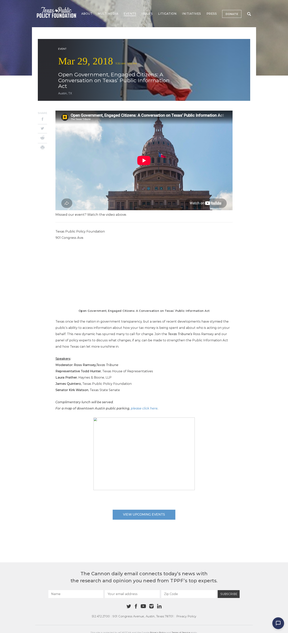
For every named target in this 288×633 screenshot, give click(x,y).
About (86, 13)
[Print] (42, 148)
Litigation (167, 13)
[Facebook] (42, 119)
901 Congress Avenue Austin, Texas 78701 (143, 616)
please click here (144, 408)
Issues (147, 13)
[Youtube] (143, 606)
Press (211, 13)
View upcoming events (144, 514)
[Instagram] (151, 606)
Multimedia (108, 13)
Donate (232, 13)
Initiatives (191, 13)
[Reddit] (42, 138)
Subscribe (228, 594)
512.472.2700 (101, 616)
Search (249, 14)
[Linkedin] (159, 606)
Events (130, 13)
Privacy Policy (186, 616)
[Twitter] (42, 128)
